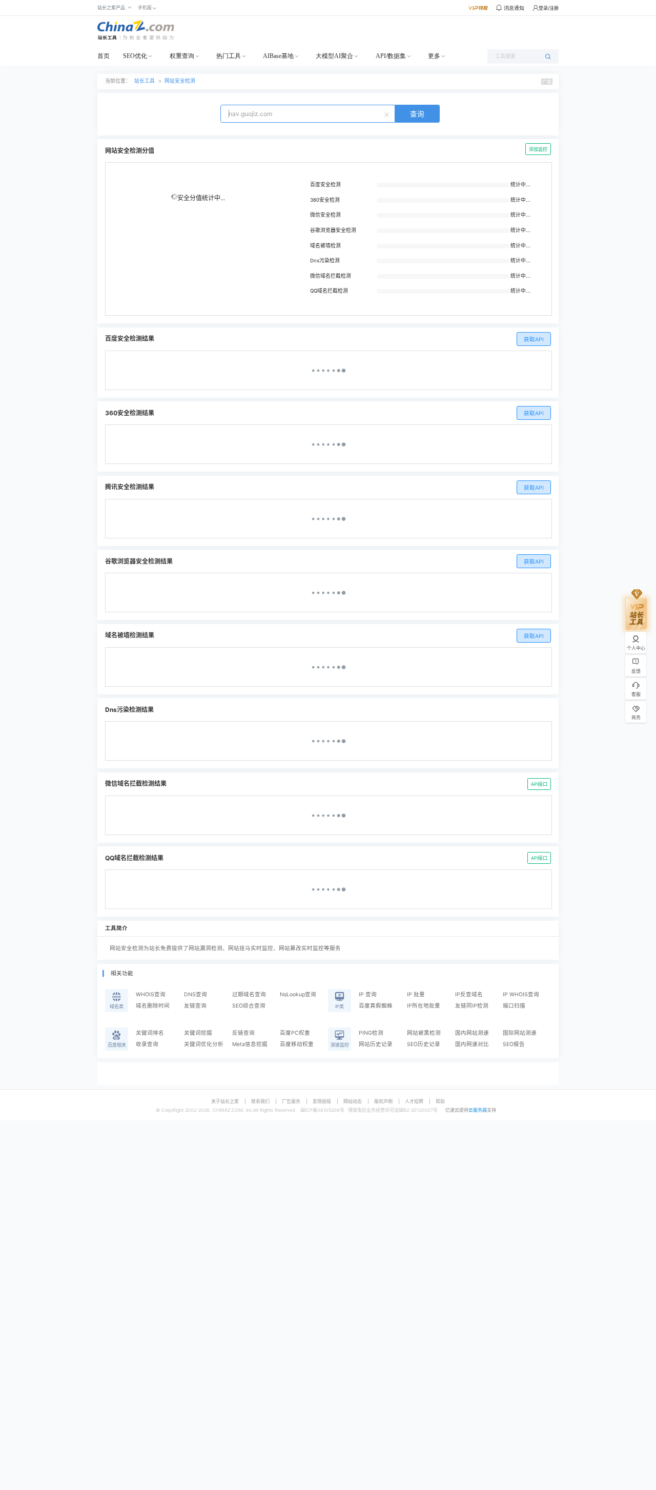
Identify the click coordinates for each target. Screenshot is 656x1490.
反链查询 (243, 1033)
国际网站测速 (520, 1033)
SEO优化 (135, 56)
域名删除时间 (153, 1005)
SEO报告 (514, 1044)
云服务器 (477, 1110)
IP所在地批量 (423, 1005)
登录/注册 (549, 8)
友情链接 (322, 1101)
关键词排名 (150, 1033)
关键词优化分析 (203, 1044)
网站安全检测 (180, 81)
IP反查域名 (469, 994)
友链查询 (195, 1005)
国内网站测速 (472, 1033)
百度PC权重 (295, 1033)
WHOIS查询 (151, 994)
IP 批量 (416, 994)
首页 (103, 56)
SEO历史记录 (423, 1044)
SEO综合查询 (248, 1005)
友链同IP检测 (471, 1005)
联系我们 (260, 1101)
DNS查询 (195, 994)
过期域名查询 (249, 994)
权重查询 (182, 56)
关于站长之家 (225, 1101)
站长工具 (144, 81)
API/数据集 (391, 56)
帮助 (440, 1101)
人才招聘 (414, 1101)
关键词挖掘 (198, 1033)
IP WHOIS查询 (521, 994)
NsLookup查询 (298, 994)
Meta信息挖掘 (250, 1044)
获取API (534, 339)
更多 (434, 56)
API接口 (539, 784)
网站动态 (352, 1101)
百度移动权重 (297, 1044)
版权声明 (383, 1101)
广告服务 (291, 1101)
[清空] (388, 114)
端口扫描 (514, 1005)
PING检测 (371, 1033)
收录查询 (147, 1044)
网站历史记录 (376, 1044)
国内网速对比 (472, 1044)
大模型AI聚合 (334, 56)
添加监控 (538, 149)
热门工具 (228, 56)
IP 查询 (368, 994)
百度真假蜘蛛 (376, 1005)
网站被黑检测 (424, 1033)
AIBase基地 (278, 56)
